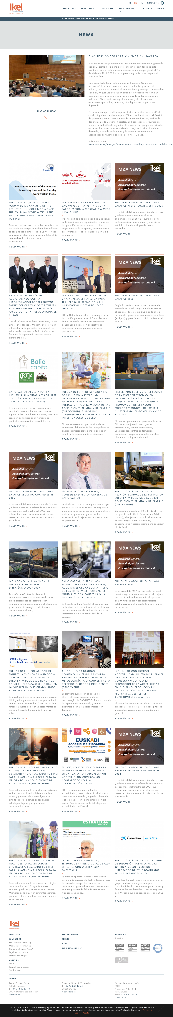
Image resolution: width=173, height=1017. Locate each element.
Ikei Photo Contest (72, 948)
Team (11, 964)
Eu (142, 3)
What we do (15, 939)
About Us (14, 960)
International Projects (18, 955)
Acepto (161, 1009)
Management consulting (20, 946)
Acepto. (86, 1013)
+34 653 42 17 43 (73, 986)
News (160, 9)
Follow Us (120, 934)
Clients (147, 9)
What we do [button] (88, 9)
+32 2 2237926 (129, 995)
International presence (19, 967)
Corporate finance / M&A (21, 949)
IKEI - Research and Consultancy (16, 8)
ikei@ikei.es (14, 995)
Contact (152, 3)
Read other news (46, 111)
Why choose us (126, 10)
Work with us (15, 970)
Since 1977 (69, 9)
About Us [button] (107, 9)
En (135, 3)
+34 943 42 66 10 (20, 989)
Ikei (14, 925)
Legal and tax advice (18, 952)
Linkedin (162, 3)
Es (130, 3)
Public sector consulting (20, 942)
